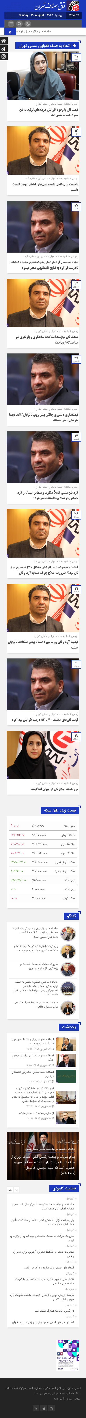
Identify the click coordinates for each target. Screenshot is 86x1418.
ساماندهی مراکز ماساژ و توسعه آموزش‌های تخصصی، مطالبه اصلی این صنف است (42, 1206)
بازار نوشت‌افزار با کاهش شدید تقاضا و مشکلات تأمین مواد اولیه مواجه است (42, 1222)
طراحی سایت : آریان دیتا (67, 1399)
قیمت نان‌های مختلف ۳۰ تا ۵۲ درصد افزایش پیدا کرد (45, 720)
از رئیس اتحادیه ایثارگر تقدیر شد (54, 1311)
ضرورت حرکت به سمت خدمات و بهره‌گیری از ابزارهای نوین (42, 1238)
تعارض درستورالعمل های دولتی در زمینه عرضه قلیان (43, 1322)
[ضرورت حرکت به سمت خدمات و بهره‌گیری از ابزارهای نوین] (43, 969)
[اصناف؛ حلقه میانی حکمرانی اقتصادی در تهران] (43, 1077)
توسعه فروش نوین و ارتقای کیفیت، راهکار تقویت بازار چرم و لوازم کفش (42, 1297)
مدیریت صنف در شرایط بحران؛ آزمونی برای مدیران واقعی (43, 1254)
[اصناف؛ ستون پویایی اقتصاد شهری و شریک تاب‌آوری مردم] (43, 1044)
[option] (43, 1156)
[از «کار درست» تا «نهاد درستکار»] (43, 1117)
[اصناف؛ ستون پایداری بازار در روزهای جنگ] (43, 1060)
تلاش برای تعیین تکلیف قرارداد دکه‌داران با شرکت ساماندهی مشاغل (44, 1281)
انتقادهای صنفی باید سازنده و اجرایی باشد (49, 1267)
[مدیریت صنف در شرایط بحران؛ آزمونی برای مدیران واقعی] (43, 1007)
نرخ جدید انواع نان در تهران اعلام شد (54, 789)
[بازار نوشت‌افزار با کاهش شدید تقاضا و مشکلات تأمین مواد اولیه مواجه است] (43, 952)
